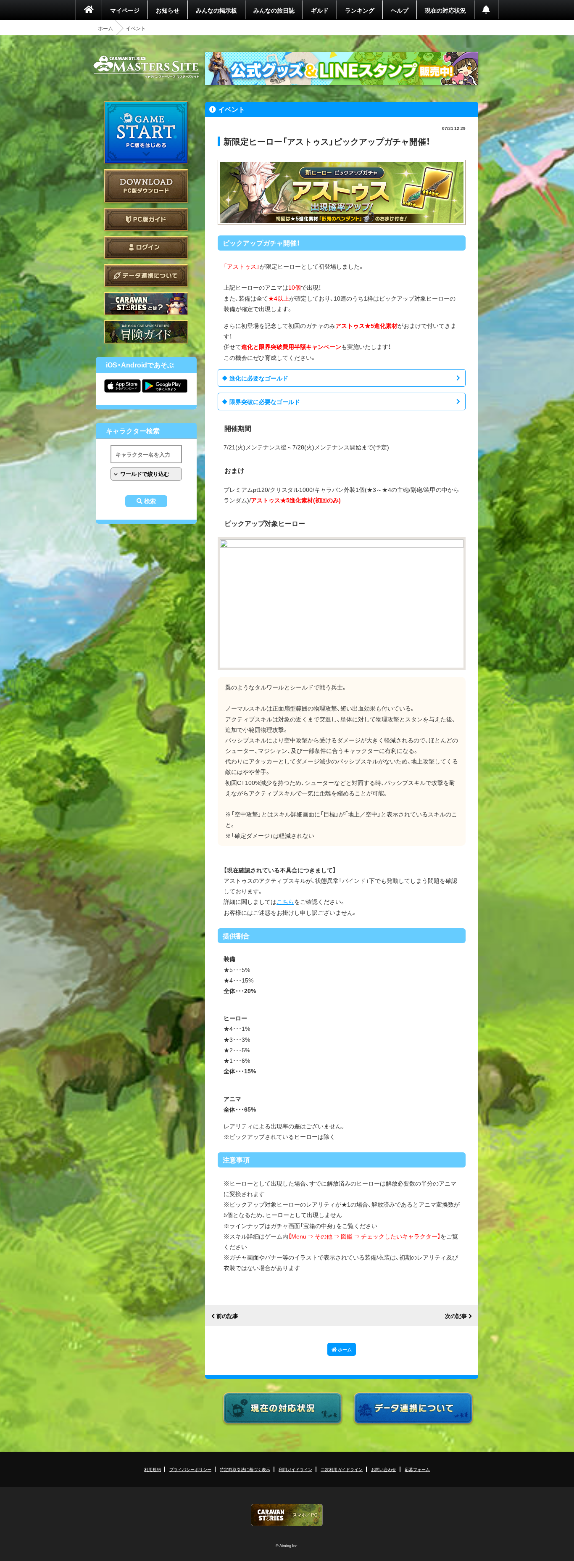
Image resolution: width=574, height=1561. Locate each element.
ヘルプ (399, 10)
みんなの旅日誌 (274, 10)
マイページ (125, 10)
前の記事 (227, 1316)
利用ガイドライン (295, 1469)
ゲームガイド (146, 331)
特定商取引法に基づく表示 (245, 1469)
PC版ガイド (146, 219)
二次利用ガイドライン (342, 1469)
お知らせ (167, 10)
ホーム (105, 28)
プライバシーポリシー (190, 1469)
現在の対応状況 (445, 10)
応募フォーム (417, 1469)
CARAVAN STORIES (287, 1515)
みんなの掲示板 (216, 10)
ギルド (320, 10)
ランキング (359, 10)
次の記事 (456, 1316)
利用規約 (152, 1469)
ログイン (146, 247)
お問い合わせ (383, 1469)
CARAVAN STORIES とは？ (146, 303)
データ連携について (146, 275)
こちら (285, 901)
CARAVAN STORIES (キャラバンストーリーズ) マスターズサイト (146, 67)
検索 (150, 501)
